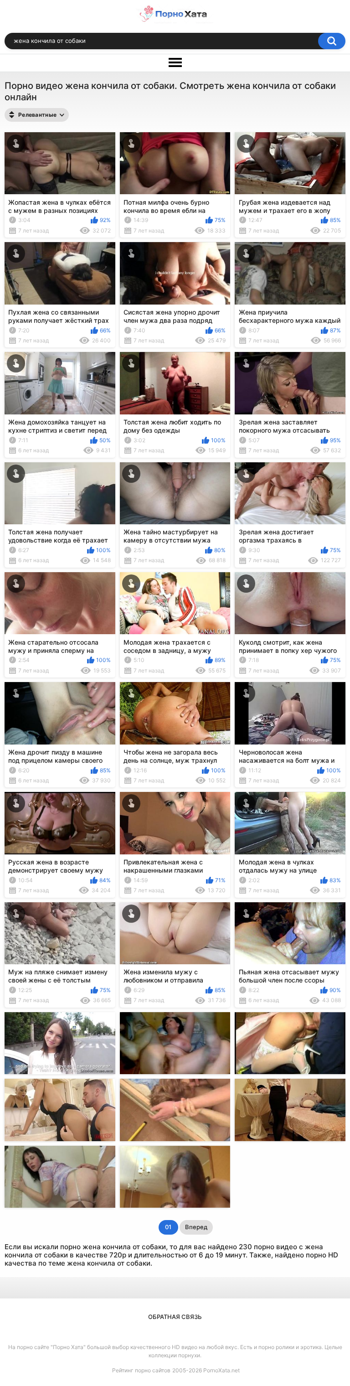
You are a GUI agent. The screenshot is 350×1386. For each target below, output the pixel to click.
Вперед (196, 1227)
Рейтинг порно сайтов (141, 1370)
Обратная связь (175, 1316)
